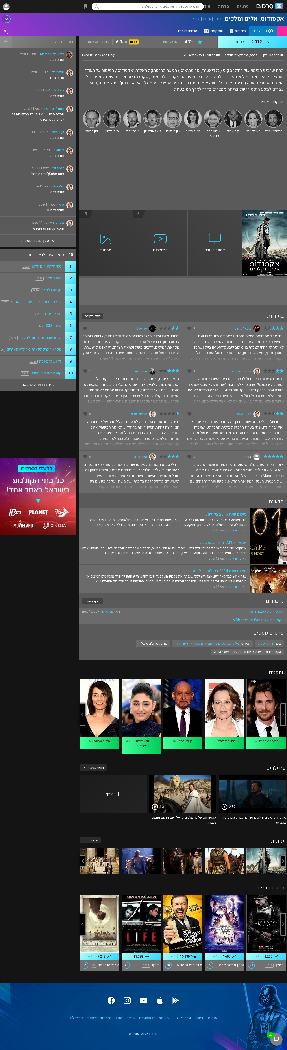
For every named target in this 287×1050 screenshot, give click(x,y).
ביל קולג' (234, 643)
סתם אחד (58, 72)
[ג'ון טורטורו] (173, 111)
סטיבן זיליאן (217, 643)
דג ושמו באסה (50, 361)
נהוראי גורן (140, 371)
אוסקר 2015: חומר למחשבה (223, 543)
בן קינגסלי (185, 741)
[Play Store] (175, 1000)
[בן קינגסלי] (233, 111)
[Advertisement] (183, 176)
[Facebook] (111, 1000)
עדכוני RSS (182, 1018)
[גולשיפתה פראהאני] (213, 111)
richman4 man (54, 108)
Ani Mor (58, 186)
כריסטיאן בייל (268, 741)
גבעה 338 (53, 326)
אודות (212, 1018)
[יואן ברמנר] (92, 111)
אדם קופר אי (198, 643)
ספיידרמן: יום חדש (46, 266)
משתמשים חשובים (154, 1018)
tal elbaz (58, 168)
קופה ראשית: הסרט (46, 373)
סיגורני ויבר (226, 741)
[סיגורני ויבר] (253, 111)
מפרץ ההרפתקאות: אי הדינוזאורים (34, 349)
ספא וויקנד (52, 314)
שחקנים (214, 31)
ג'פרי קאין (181, 643)
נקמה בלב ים (51, 290)
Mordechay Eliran (52, 54)
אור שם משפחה (241, 371)
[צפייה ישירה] (215, 212)
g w (61, 204)
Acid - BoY (244, 414)
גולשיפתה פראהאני (143, 744)
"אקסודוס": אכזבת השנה (266, 611)
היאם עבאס (102, 741)
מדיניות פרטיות (99, 1018)
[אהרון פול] (132, 111)
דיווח (199, 1018)
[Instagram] (127, 1000)
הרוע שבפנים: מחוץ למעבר (40, 337)
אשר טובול (140, 457)
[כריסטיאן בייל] (273, 111)
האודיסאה (53, 278)
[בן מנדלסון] (112, 111)
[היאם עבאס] (193, 111)
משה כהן (58, 222)
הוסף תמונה (90, 840)
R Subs (59, 90)
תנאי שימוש (125, 1018)
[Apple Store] (159, 1000)
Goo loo (141, 328)
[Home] (269, 6)
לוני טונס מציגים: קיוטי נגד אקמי (36, 302)
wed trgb (58, 132)
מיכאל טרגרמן (242, 328)
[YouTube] (143, 1000)
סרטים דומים (187, 31)
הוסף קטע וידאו (93, 767)
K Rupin (59, 150)
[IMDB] (133, 42)
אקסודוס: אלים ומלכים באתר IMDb (257, 620)
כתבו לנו (76, 1018)
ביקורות (238, 31)
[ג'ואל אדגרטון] (152, 111)
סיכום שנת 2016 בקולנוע (225, 514)
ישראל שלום (139, 414)
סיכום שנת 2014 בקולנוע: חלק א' (219, 571)
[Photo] (266, 861)
